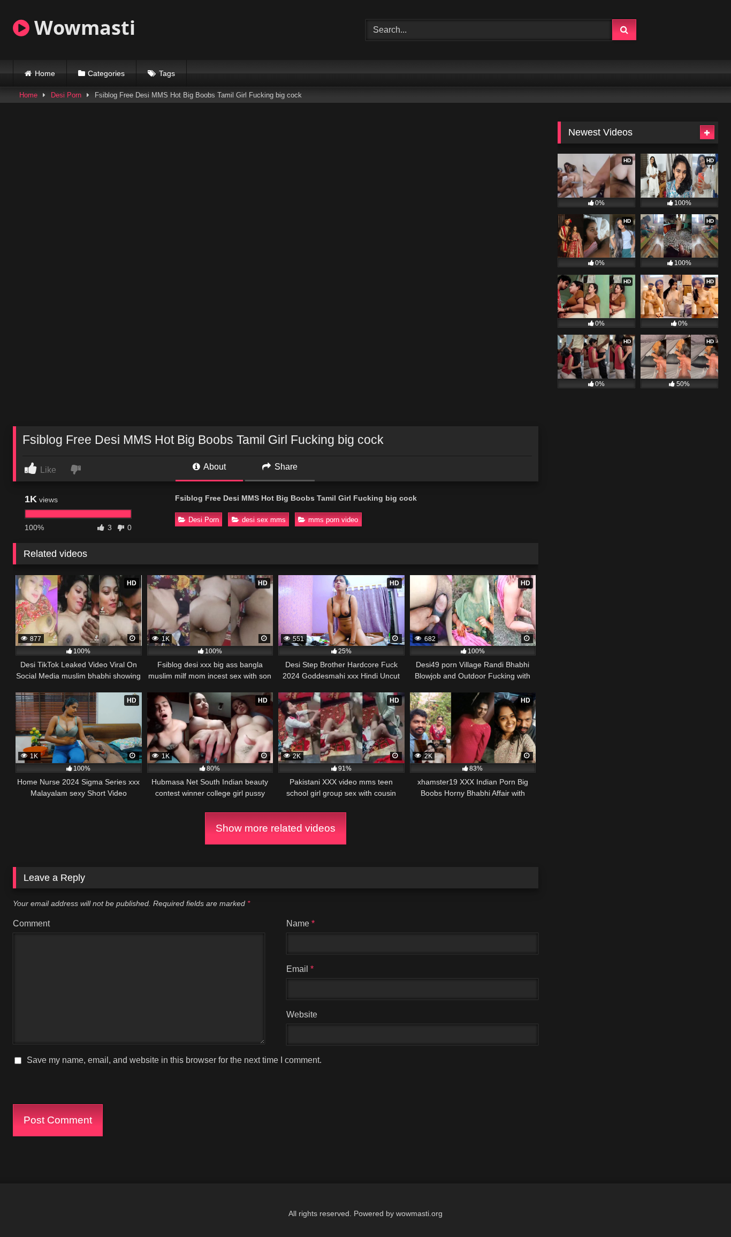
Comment (31, 923)
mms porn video (333, 520)
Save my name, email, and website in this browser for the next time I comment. (174, 1060)
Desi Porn (66, 95)
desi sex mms (264, 520)
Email (300, 969)
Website (301, 1014)
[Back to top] (698, 1205)
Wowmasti (82, 27)
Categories (106, 73)
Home (45, 73)
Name (300, 923)
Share (285, 466)
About (214, 466)
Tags (167, 73)
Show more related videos (276, 828)
